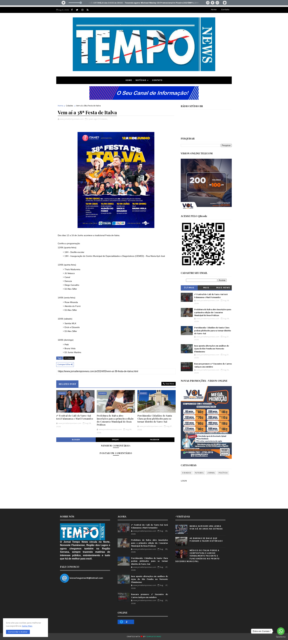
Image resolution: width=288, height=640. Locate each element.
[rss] (87, 10)
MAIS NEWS (223, 287)
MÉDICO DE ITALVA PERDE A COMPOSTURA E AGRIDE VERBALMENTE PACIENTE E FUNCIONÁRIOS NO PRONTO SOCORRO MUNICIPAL (197, 555)
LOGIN (184, 481)
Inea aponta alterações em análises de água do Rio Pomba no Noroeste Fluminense (211, 348)
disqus (115, 440)
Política (223, 473)
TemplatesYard (153, 637)
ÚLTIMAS (189, 287)
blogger (76, 440)
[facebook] (72, 10)
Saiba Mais (27, 626)
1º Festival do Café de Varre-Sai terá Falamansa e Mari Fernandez (74, 417)
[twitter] (77, 10)
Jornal (211, 473)
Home (213, 9)
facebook (154, 440)
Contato (225, 9)
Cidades (69, 106)
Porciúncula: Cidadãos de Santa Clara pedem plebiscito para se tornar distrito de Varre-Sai (154, 418)
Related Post (67, 383)
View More (169, 384)
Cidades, (104, 119)
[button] (18, 632)
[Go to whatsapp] (281, 631)
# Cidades (69, 358)
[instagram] (82, 10)
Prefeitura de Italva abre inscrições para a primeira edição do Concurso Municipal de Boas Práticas (115, 420)
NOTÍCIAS (141, 80)
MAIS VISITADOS (206, 288)
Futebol (199, 473)
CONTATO (157, 80)
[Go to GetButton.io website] (281, 637)
